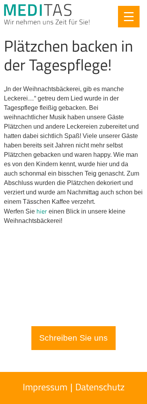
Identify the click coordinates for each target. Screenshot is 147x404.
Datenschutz (100, 387)
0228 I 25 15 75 (73, 296)
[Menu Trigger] (129, 16)
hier (41, 211)
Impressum (45, 387)
